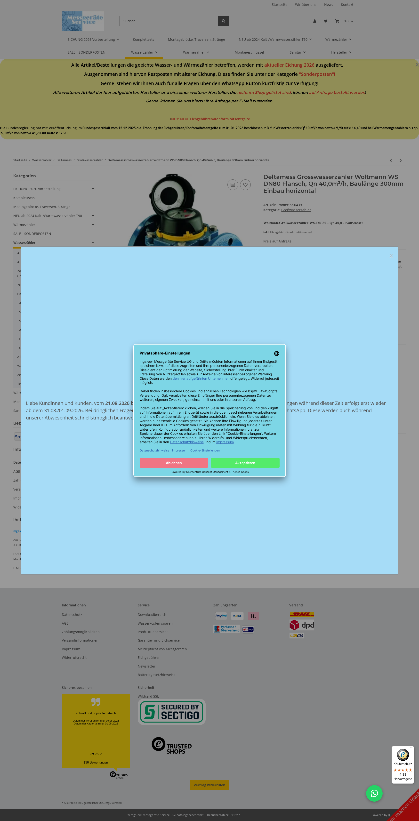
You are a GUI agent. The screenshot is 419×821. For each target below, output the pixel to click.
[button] (374, 793)
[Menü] (411, 749)
